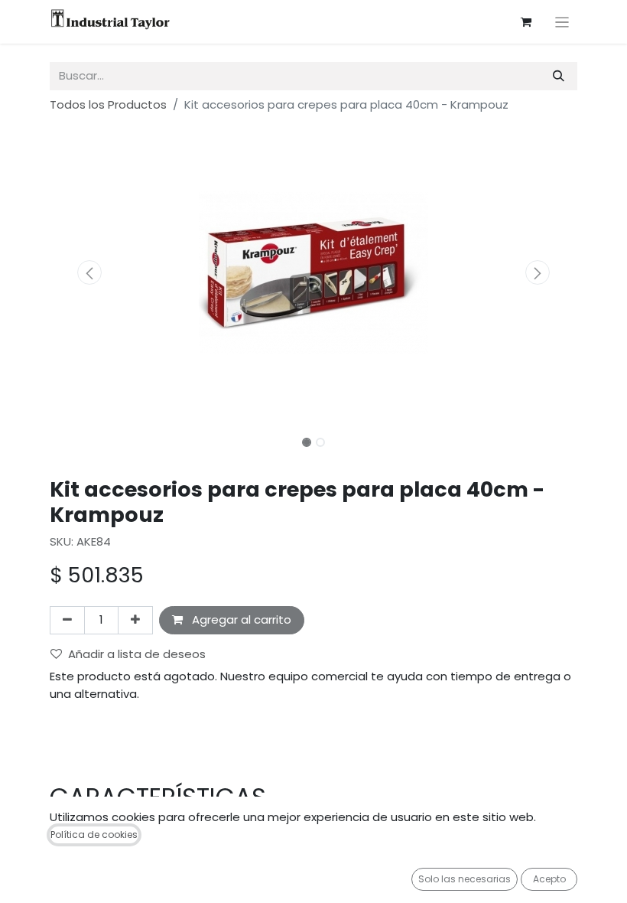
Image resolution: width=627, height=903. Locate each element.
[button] (89, 272)
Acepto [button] (549, 878)
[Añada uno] (135, 620)
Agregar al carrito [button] (240, 619)
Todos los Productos (108, 104)
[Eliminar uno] (67, 620)
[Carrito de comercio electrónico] (526, 22)
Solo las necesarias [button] (464, 878)
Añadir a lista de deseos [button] (137, 654)
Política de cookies (94, 834)
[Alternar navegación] (562, 21)
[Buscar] (558, 76)
